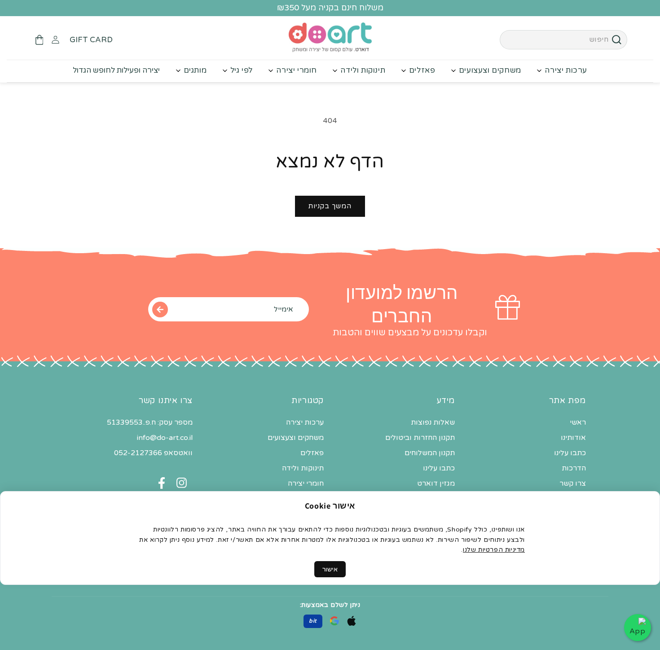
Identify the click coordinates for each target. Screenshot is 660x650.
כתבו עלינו (570, 453)
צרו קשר (572, 483)
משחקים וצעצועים (490, 70)
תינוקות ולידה (362, 70)
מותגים (195, 70)
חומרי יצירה (296, 70)
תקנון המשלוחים (430, 453)
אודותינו (573, 438)
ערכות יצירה (566, 70)
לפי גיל (241, 70)
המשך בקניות (330, 206)
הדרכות (574, 468)
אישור (330, 569)
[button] (39, 40)
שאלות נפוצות (433, 422)
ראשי (578, 422)
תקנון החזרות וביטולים (420, 438)
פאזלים (422, 70)
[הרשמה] (160, 309)
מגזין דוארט (436, 483)
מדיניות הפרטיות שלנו (494, 549)
